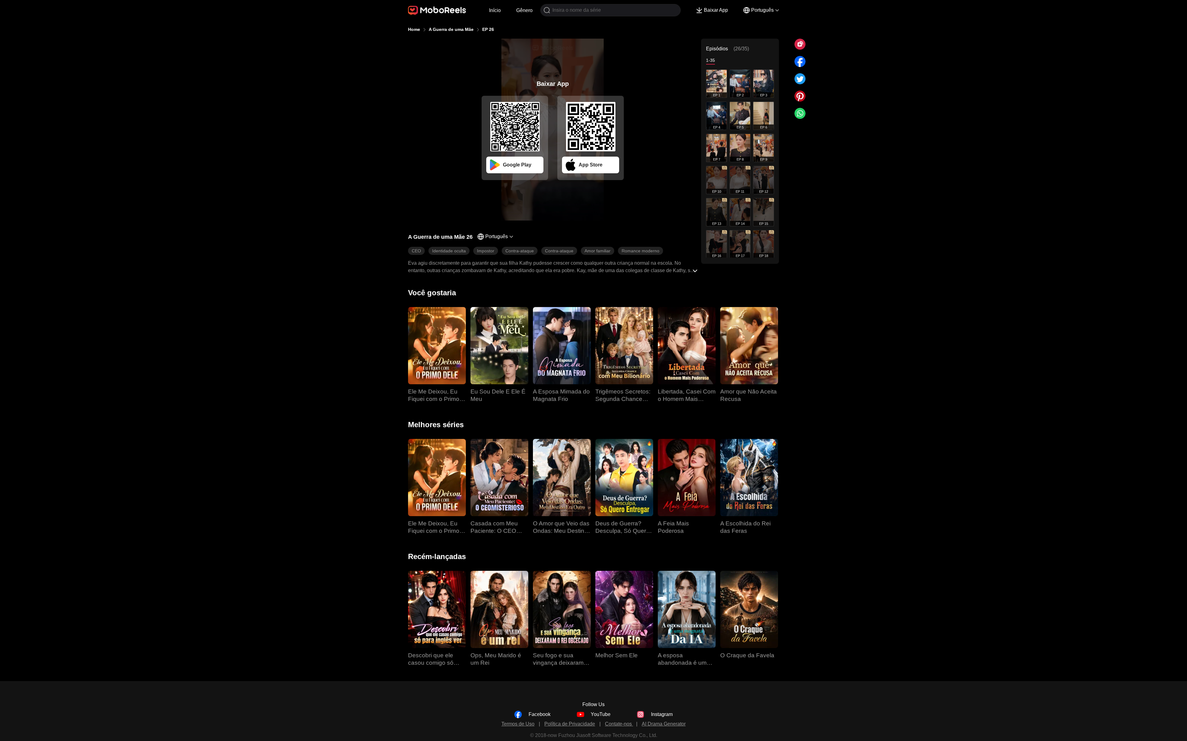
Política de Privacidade (569, 723)
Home (414, 29)
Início (495, 10)
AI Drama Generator (664, 723)
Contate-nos (619, 723)
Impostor (485, 250)
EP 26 (488, 29)
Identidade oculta (449, 250)
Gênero (524, 10)
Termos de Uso (517, 723)
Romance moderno (640, 250)
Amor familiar (598, 250)
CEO (416, 250)
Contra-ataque (519, 250)
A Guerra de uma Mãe (451, 29)
